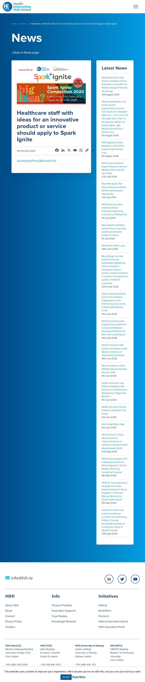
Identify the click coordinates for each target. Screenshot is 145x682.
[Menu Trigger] (135, 6)
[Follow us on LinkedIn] (109, 579)
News (24, 23)
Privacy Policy (13, 621)
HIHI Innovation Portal (111, 627)
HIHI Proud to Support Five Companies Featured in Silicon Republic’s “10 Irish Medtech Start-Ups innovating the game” (114, 465)
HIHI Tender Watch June (113, 245)
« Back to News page (25, 52)
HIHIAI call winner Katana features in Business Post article (114, 410)
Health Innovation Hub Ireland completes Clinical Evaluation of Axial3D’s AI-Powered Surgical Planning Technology (114, 84)
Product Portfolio (62, 605)
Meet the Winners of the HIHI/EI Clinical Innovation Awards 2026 (114, 369)
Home (14, 23)
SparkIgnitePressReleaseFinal (36, 161)
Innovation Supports (64, 610)
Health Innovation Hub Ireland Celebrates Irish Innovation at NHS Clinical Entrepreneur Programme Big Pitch (114, 390)
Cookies (10, 627)
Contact (10, 616)
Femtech (103, 616)
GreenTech (104, 610)
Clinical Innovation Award (113, 621)
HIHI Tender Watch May (113, 424)
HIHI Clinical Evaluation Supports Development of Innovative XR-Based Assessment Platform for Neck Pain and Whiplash (114, 328)
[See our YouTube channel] (135, 579)
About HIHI (12, 605)
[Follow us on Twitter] (122, 579)
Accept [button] (66, 677)
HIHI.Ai (102, 605)
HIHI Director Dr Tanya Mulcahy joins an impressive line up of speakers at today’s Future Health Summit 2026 (115, 441)
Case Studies (59, 616)
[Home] (15, 5)
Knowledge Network (64, 621)
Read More (78, 676)
